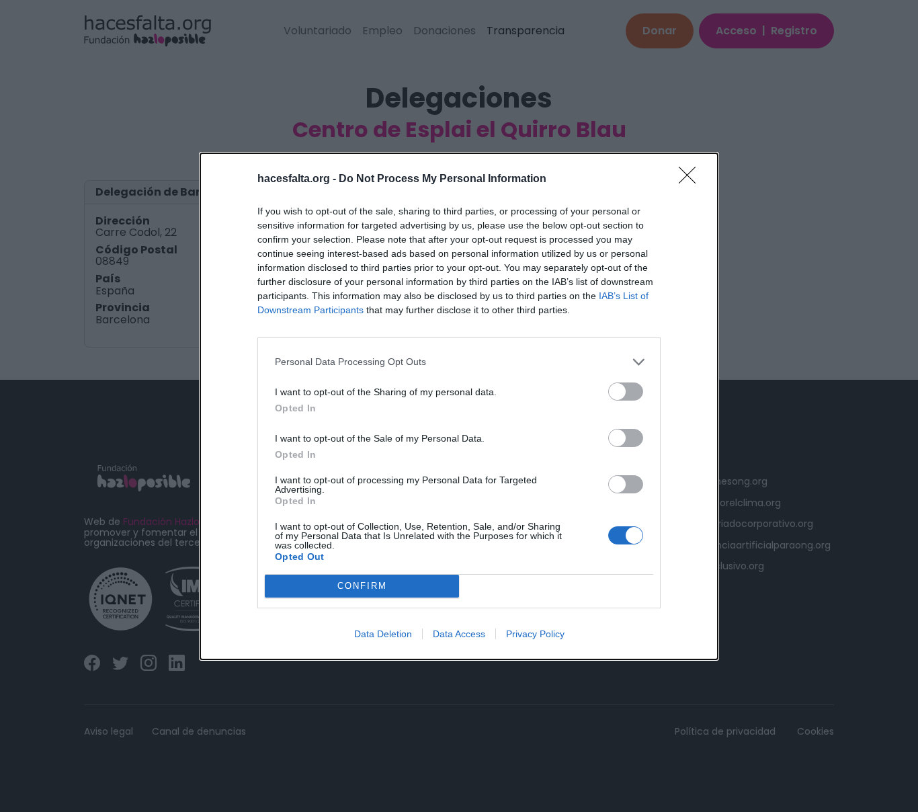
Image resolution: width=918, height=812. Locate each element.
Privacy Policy (535, 633)
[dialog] (459, 406)
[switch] (625, 391)
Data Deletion (383, 633)
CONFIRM (362, 586)
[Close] (691, 179)
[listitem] (459, 362)
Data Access (459, 633)
